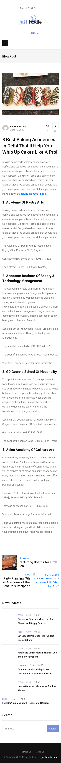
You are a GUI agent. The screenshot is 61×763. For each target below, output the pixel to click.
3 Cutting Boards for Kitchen (38, 564)
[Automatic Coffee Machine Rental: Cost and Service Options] (8, 653)
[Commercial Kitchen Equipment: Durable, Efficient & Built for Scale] (8, 670)
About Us (40, 752)
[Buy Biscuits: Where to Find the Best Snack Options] (8, 636)
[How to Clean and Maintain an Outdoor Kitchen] (8, 686)
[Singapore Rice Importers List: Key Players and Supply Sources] (8, 619)
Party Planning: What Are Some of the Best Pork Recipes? (16, 582)
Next (27, 574)
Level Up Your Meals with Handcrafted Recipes (26, 703)
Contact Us (26, 752)
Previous (24, 558)
